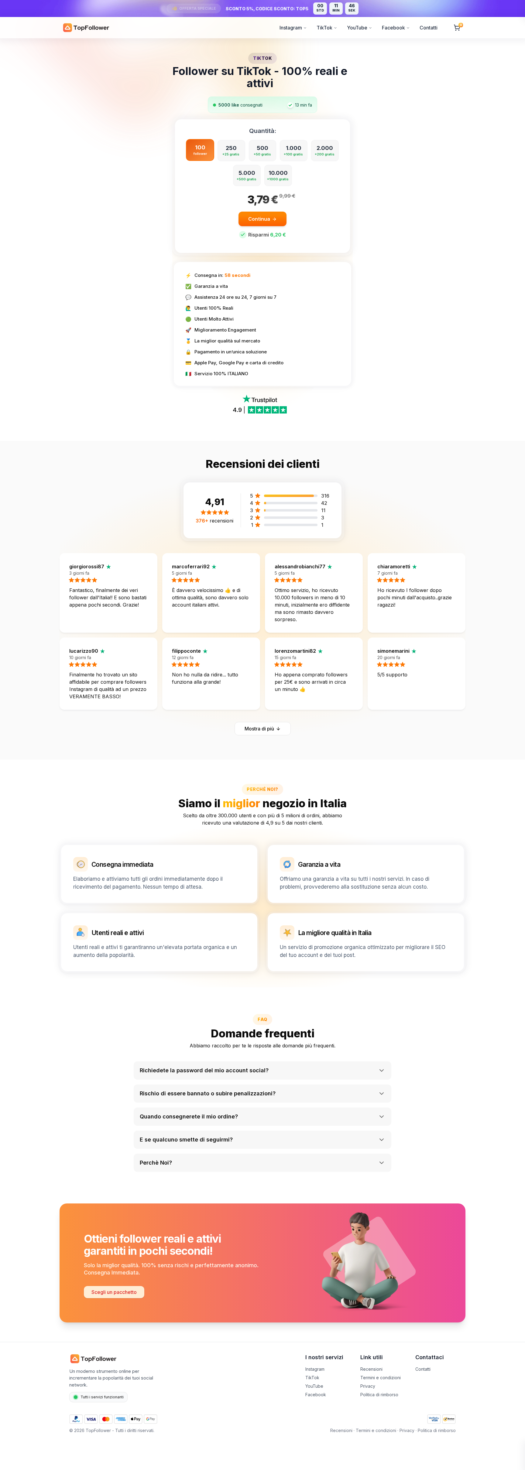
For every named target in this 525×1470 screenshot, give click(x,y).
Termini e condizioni (380, 1377)
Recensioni (371, 1369)
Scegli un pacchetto (114, 1292)
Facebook (393, 28)
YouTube (357, 28)
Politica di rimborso (379, 1394)
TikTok (324, 28)
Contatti (428, 28)
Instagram (291, 28)
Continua (259, 219)
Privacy (367, 1386)
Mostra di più (259, 729)
